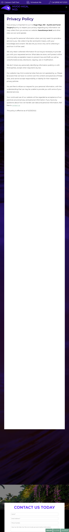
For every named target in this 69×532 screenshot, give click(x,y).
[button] (66, 7)
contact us (16, 105)
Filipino (57, 530)
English (49, 530)
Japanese (65, 530)
